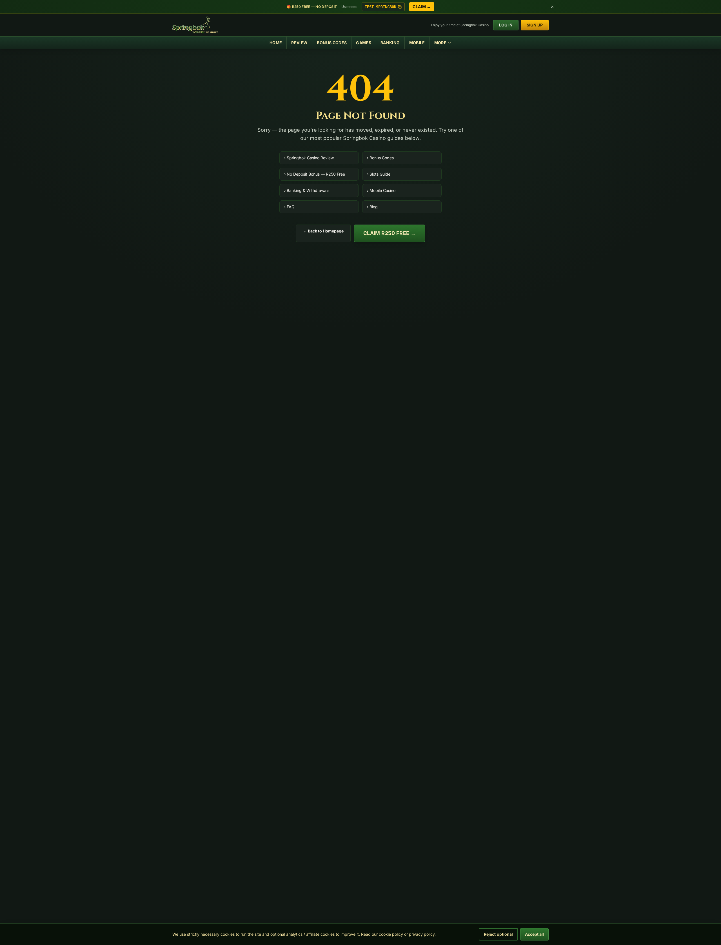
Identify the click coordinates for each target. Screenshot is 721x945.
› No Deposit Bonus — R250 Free (314, 174)
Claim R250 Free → (389, 233)
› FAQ (289, 206)
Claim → (422, 6)
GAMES (363, 42)
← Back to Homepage (323, 231)
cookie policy (391, 934)
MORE (440, 42)
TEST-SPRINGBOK (380, 7)
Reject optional (498, 934)
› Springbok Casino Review (309, 157)
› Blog (372, 206)
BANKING (390, 42)
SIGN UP (535, 25)
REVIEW (299, 42)
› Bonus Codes (380, 157)
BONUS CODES (332, 42)
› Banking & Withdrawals (306, 190)
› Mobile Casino (381, 190)
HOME (276, 42)
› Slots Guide (378, 174)
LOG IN (506, 25)
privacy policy (422, 934)
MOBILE (417, 42)
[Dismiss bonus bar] (552, 7)
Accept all (534, 934)
